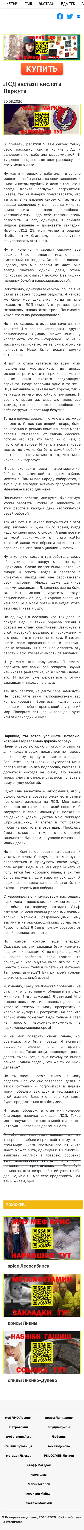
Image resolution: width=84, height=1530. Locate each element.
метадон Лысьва (18, 1455)
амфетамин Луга (18, 1436)
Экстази (46, 4)
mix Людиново (59, 1446)
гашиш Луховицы (18, 1446)
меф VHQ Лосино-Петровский (18, 1422)
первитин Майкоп (38, 1493)
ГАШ (28, 4)
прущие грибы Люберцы (59, 1431)
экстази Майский (39, 1503)
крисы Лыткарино (59, 1417)
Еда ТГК (68, 4)
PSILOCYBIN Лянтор (59, 1455)
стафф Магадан (39, 1465)
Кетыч (12, 4)
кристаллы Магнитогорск (39, 1479)
